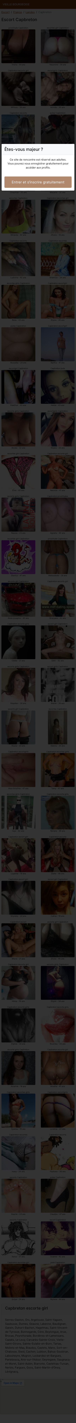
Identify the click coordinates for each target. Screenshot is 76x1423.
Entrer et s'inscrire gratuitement (38, 182)
